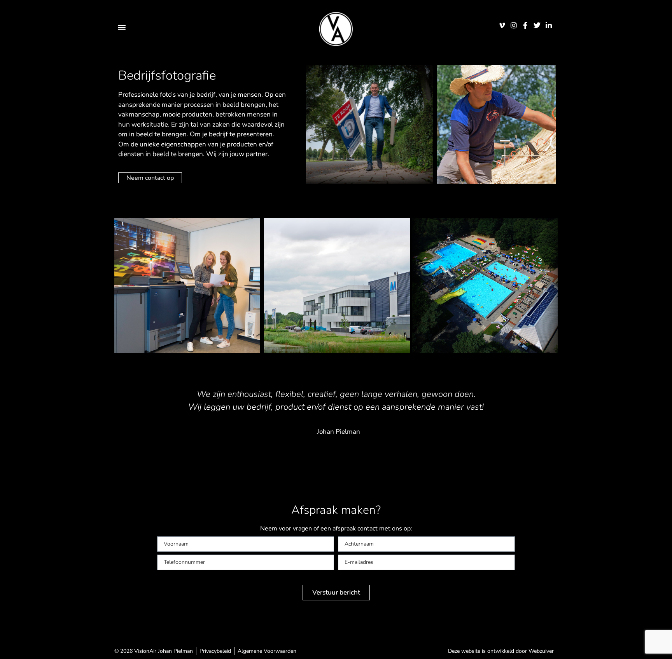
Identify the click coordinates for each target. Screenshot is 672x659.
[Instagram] (513, 25)
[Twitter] (537, 25)
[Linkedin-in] (549, 25)
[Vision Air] (336, 29)
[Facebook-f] (525, 25)
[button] (121, 27)
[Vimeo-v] (502, 25)
